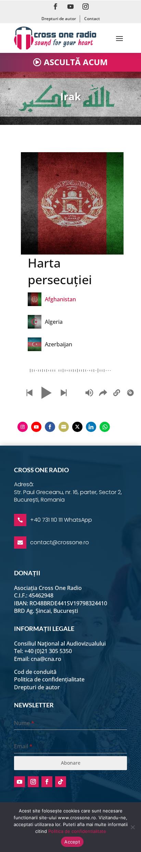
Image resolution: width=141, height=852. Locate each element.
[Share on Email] (64, 427)
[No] (132, 827)
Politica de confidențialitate (49, 679)
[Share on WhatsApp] (105, 427)
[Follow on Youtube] (70, 6)
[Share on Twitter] (77, 427)
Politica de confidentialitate (77, 831)
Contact (92, 18)
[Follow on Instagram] (85, 6)
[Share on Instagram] (22, 427)
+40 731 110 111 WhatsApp (61, 520)
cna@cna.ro (46, 659)
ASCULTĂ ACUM (76, 62)
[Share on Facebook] (50, 427)
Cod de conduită (35, 672)
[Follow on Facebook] (55, 6)
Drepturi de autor (58, 18)
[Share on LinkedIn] (91, 427)
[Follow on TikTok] (60, 781)
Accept (72, 841)
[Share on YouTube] (36, 427)
